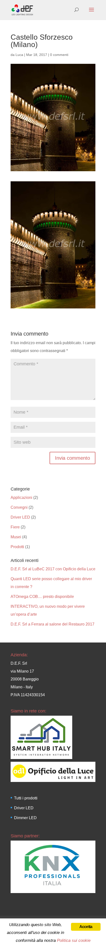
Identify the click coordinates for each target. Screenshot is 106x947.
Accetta (85, 927)
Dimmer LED (25, 818)
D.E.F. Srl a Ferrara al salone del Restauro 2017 (52, 624)
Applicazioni (21, 497)
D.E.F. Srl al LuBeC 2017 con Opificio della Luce (53, 569)
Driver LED (20, 517)
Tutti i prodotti (25, 798)
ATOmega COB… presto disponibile (42, 596)
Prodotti (17, 547)
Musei (16, 537)
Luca (19, 55)
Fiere (15, 527)
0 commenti (59, 55)
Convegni (19, 507)
